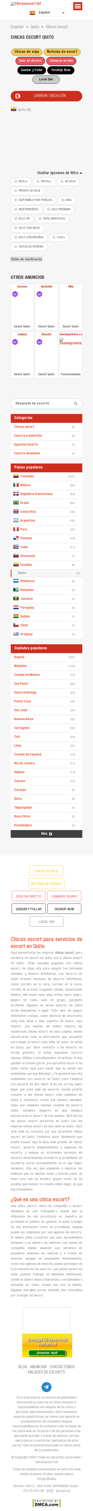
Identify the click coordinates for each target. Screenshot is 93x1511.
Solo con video (29, 228)
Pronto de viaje (29, 191)
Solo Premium (61, 209)
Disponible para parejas (35, 200)
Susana (22, 286)
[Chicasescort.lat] (39, 4)
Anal (68, 200)
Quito (49, 573)
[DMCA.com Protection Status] (46, 1503)
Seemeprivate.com (71, 334)
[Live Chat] (46, 1319)
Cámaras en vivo (61, 61)
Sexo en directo (30, 61)
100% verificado (54, 219)
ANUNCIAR (38, 1367)
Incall (23, 181)
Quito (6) (24, 110)
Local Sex (46, 79)
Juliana (22, 334)
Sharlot (46, 334)
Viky (70, 286)
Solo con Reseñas (31, 237)
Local (61, 237)
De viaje (70, 181)
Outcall (46, 181)
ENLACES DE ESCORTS (46, 1372)
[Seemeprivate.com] (71, 354)
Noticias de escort (62, 52)
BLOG (22, 1367)
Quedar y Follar (32, 70)
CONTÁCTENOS (62, 1367)
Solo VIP (24, 219)
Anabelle (46, 286)
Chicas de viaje (27, 52)
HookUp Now (61, 70)
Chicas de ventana (31, 246)
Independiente (28, 209)
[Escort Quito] (15, 294)
